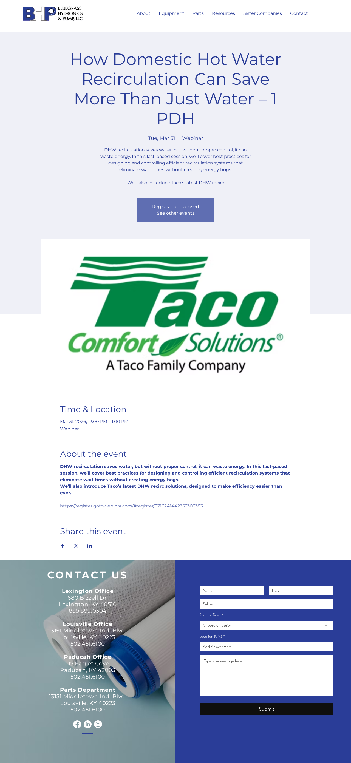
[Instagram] (98, 724)
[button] (223, 13)
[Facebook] (77, 724)
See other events (175, 213)
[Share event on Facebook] (62, 546)
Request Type (210, 615)
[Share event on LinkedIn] (89, 546)
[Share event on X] (76, 546)
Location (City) (211, 636)
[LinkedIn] (88, 724)
